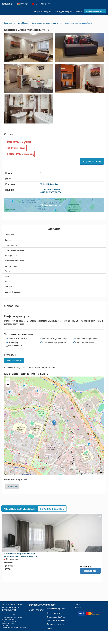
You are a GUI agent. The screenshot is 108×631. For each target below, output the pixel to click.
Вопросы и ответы (55, 624)
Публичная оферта (56, 608)
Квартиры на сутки (42, 11)
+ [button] (8, 380)
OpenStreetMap (89, 474)
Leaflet (78, 474)
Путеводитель (53, 612)
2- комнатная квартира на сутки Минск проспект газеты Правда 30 (20, 555)
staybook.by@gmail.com (42, 604)
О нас (49, 628)
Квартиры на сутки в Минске (12, 606)
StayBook (7, 3)
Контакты (51, 604)
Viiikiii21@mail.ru (49, 184)
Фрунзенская (12, 486)
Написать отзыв (14, 360)
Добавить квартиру (95, 11)
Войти (79, 11)
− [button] (8, 384)
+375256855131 (37, 610)
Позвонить (90, 570)
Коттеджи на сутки (63, 11)
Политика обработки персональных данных (57, 618)
